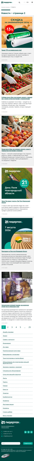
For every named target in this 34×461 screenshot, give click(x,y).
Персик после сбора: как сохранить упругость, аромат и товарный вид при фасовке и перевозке (16, 149)
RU (25, 2)
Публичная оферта (5, 427)
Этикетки (5, 393)
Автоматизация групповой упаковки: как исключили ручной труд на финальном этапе (15, 305)
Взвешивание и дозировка (11, 354)
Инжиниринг (7, 343)
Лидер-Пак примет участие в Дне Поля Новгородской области (16, 201)
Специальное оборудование (12, 371)
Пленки (5, 386)
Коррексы (6, 408)
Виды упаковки (7, 416)
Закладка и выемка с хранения (12, 367)
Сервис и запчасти (8, 339)
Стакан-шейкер (7, 412)
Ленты (5, 378)
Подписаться (27, 443)
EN (27, 2)
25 (30, 327)
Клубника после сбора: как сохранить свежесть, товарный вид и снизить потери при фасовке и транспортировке (17, 98)
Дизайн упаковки (8, 332)
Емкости (5, 389)
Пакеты (5, 382)
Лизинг (5, 336)
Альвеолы (6, 401)
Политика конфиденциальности (7, 426)
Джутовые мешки (8, 404)
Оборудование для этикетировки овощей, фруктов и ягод (16, 362)
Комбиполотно (7, 397)
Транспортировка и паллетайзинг (13, 358)
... (24, 327)
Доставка (6, 347)
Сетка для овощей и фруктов (12, 374)
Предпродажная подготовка (11, 351)
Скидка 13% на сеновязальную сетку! (12, 50)
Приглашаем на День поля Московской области (14, 251)
